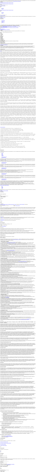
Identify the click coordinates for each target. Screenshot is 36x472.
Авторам (12, 2)
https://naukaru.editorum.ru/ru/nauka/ (17, 239)
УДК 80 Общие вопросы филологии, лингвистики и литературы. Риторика (9, 27)
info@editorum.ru (4, 226)
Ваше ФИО (1, 454)
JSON (2, 187)
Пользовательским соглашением (17, 1)
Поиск (1, 4)
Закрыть (1, 466)
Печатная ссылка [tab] (4, 157)
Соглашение (1, 204)
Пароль (1, 470)
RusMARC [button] (7, 185)
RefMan (5, 185)
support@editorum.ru (9, 435)
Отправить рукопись (2, 15)
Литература (3, 22)
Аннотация (3, 21)
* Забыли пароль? (18, 205)
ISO (2, 186)
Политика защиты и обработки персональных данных (9, 204)
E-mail (1, 461)
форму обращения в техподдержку (8, 436)
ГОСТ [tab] (2, 153)
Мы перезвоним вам (3, 438)
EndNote (3, 185)
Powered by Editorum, (22, 204)
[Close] (0, 148)
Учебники (7, 2)
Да (0, 451)
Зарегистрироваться (5, 466)
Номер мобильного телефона (3, 457)
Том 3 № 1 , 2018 (18, 26)
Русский (3, 8)
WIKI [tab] (2, 155)
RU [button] (0, 11)
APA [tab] (2, 154)
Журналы (1, 2)
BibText (1, 185)
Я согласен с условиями (4, 464)
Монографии (4, 2)
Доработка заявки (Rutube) (3, 445)
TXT (2, 188)
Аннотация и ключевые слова (3, 44)
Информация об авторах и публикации (5, 29)
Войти (14, 205)
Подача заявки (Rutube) (3, 444)
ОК (7, 465)
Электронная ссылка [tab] (4, 162)
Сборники (10, 2)
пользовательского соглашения (10, 464)
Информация (3, 20)
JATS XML (6, 190)
